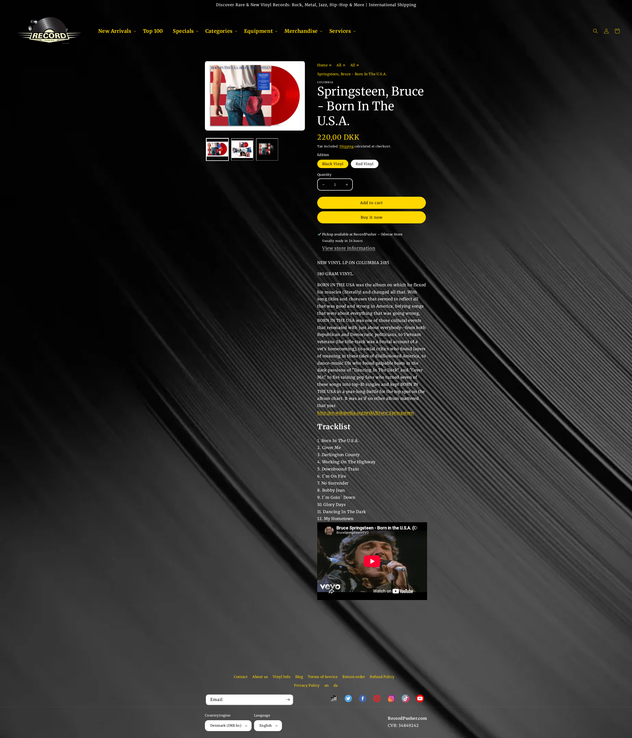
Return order (353, 677)
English (265, 725)
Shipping (346, 146)
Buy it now (372, 217)
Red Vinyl (365, 164)
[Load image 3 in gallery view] (267, 149)
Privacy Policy (306, 685)
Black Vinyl (332, 164)
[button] (115, 31)
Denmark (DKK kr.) (226, 725)
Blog (299, 677)
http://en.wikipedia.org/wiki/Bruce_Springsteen (365, 412)
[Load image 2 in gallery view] (242, 149)
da (336, 685)
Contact (240, 677)
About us (260, 677)
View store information (348, 248)
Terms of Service (323, 677)
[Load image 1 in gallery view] (217, 149)
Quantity (324, 175)
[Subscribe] (287, 700)
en (327, 685)
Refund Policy (382, 677)
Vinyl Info (281, 677)
